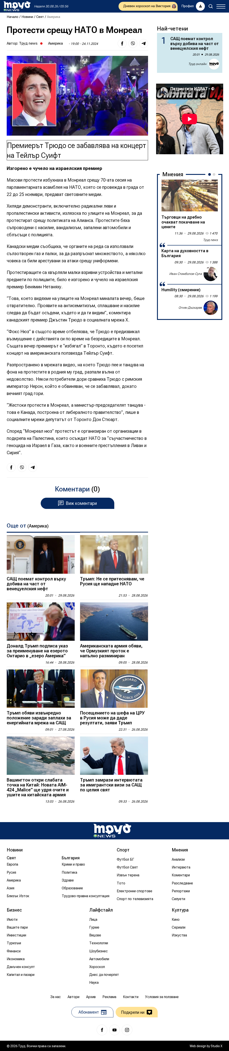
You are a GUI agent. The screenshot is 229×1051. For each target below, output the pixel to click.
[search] (210, 6)
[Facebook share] (122, 43)
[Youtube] (114, 1030)
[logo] (17, 6)
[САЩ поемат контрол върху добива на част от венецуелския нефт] (41, 554)
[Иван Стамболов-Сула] (211, 274)
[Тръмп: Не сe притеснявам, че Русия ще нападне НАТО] (114, 554)
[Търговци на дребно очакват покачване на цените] (189, 195)
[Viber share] (132, 43)
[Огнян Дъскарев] (211, 308)
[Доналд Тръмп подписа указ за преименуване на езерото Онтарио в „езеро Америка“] (41, 621)
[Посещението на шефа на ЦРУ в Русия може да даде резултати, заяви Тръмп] (114, 688)
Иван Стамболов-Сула (185, 274)
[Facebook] (102, 1030)
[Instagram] (127, 1030)
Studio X (216, 1046)
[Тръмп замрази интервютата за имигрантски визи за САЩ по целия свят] (114, 755)
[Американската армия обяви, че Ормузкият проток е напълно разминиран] (114, 621)
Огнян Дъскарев (190, 307)
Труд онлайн (197, 64)
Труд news (28, 43)
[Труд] (112, 831)
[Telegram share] (143, 43)
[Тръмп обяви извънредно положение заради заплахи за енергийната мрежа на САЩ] (41, 688)
